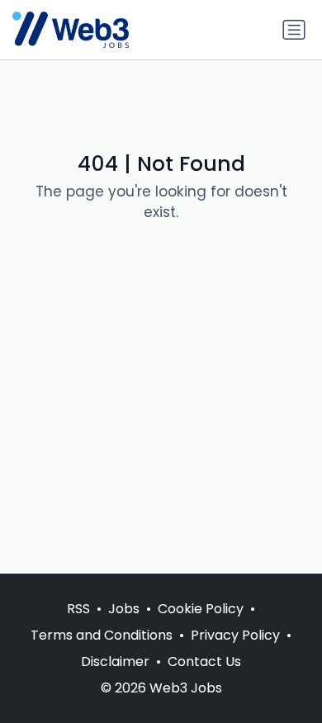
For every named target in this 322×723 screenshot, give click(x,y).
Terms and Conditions (102, 635)
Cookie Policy (201, 608)
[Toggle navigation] (294, 29)
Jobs (124, 608)
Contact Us (204, 661)
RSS (78, 608)
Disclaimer (115, 661)
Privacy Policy (235, 635)
